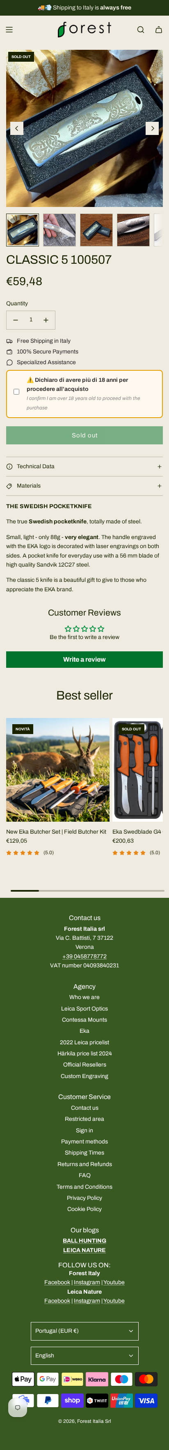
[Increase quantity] (46, 320)
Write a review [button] (84, 659)
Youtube (114, 1282)
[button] (16, 128)
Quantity (17, 303)
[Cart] (159, 30)
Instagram (87, 1282)
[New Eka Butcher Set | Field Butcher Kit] (58, 770)
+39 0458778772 (84, 956)
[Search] (141, 30)
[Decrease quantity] (16, 320)
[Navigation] (9, 30)
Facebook (57, 1282)
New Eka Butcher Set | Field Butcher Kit (56, 832)
